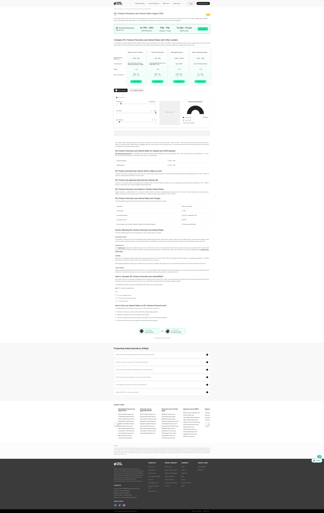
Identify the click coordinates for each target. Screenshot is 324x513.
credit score (121, 247)
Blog (182, 476)
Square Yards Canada (171, 470)
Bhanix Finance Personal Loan (191, 412)
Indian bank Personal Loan (147, 426)
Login (191, 3)
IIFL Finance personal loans (123, 153)
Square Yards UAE (170, 476)
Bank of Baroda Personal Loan (148, 419)
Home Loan (151, 466)
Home (115, 9)
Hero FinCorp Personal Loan (191, 424)
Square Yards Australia (171, 473)
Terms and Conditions (197, 511)
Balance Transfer (138, 90)
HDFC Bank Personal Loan (169, 433)
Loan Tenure (119, 110)
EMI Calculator (122, 90)
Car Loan (150, 479)
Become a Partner (203, 3)
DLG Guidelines (202, 466)
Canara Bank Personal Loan (147, 433)
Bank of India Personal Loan (147, 414)
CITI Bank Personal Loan (168, 438)
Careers (183, 479)
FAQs (182, 486)
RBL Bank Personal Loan (168, 414)
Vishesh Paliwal (149, 332)
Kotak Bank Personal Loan (169, 430)
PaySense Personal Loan (190, 434)
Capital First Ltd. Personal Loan (191, 422)
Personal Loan (121, 9)
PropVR (167, 486)
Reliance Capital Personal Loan (170, 421)
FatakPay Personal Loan (190, 429)
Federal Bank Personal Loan (169, 423)
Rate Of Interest (119, 120)
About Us (183, 470)
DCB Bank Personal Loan (168, 419)
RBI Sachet (201, 470)
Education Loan (152, 491)
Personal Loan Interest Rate (131, 9)
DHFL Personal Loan (188, 436)
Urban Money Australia (171, 482)
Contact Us (184, 473)
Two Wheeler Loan (153, 482)
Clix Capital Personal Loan (190, 431)
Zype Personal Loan (188, 427)
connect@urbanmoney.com (129, 497)
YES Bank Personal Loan (168, 435)
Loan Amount (119, 101)
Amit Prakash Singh (176, 332)
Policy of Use (206, 511)
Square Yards (168, 466)
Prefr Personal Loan (188, 415)
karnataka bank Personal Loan (170, 426)
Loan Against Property (154, 476)
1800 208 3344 (128, 495)
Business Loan (152, 473)
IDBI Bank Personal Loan (168, 428)
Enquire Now (202, 29)
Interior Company (169, 479)
